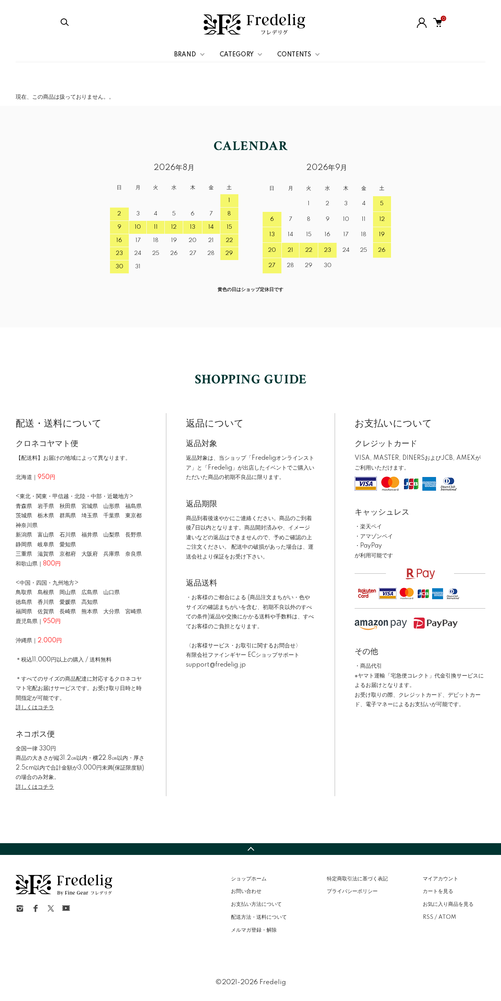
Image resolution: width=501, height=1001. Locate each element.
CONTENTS (294, 55)
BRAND (185, 55)
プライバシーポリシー (352, 891)
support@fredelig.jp (216, 665)
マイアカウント (440, 879)
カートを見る (438, 891)
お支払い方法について (256, 904)
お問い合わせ (246, 891)
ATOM (447, 917)
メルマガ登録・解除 (254, 930)
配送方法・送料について (259, 917)
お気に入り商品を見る (448, 904)
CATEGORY (237, 55)
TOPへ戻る (250, 849)
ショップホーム (249, 879)
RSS (428, 917)
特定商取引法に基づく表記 (357, 879)
